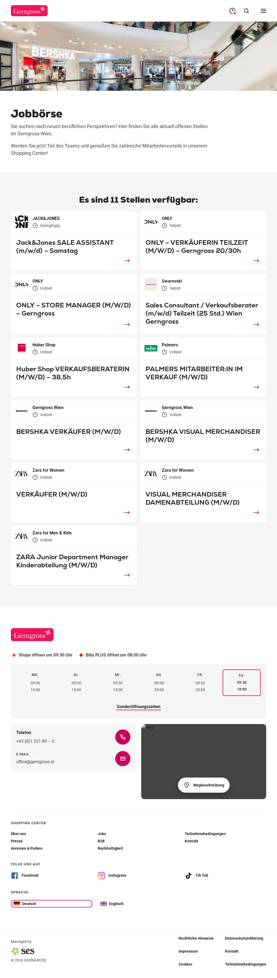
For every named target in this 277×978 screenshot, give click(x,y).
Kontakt (232, 951)
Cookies (185, 964)
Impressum (188, 951)
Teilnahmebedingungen (245, 964)
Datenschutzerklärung (244, 938)
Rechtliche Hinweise (196, 938)
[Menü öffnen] (263, 10)
